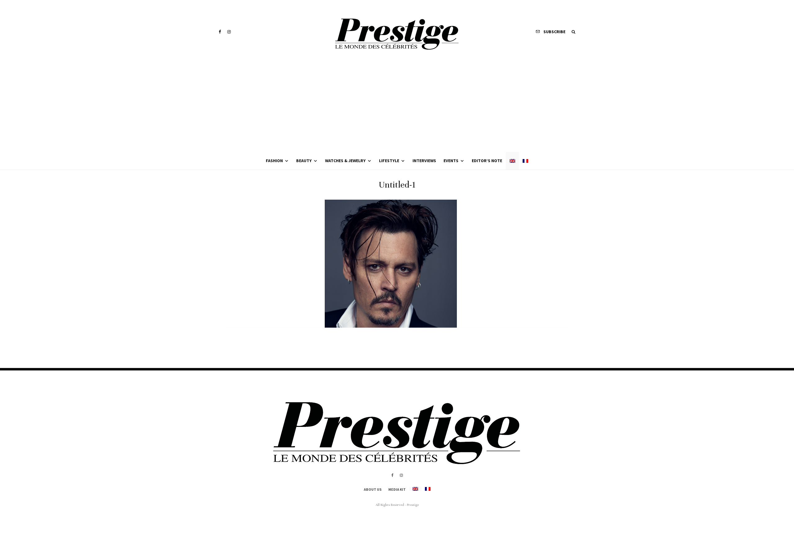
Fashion (274, 160)
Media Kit (397, 489)
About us (372, 489)
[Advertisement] (397, 105)
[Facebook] (220, 32)
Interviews (424, 160)
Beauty (304, 160)
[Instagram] (229, 32)
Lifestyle (389, 160)
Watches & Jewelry (345, 160)
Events (451, 160)
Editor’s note (487, 160)
